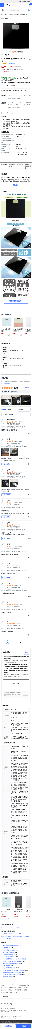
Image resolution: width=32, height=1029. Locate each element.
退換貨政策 (4, 987)
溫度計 (12, 927)
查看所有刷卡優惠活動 (14, 98)
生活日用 (9, 14)
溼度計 (17, 927)
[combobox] (24, 410)
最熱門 (3, 410)
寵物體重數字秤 (6, 948)
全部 (3, 10)
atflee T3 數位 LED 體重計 (9, 950)
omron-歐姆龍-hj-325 (19, 934)
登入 (20, 1)
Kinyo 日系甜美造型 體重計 (9, 968)
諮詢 (26, 652)
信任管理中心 (12, 987)
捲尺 (7, 927)
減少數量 (12, 113)
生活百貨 (16, 14)
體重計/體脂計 (4, 19)
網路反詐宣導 (13, 992)
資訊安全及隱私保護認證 (21, 989)
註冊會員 (24, 1)
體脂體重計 (9, 939)
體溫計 (3, 927)
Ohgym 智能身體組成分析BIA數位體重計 (12, 961)
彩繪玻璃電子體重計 (7, 976)
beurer (15, 939)
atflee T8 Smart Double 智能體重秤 (11, 945)
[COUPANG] (6, 1004)
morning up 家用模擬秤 (8, 952)
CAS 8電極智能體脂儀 (8, 954)
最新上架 (9, 410)
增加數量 (3, 113)
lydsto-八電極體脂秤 (17, 936)
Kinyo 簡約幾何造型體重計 (9, 956)
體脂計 (10, 934)
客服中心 (29, 1)
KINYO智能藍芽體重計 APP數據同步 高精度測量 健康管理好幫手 (15, 959)
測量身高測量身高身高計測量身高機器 (12, 972)
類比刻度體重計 (6, 965)
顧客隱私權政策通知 (23, 987)
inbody (3, 939)
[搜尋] (29, 10)
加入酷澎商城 (4, 992)
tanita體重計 (4, 934)
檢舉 (25, 694)
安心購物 (3, 989)
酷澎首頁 (3, 14)
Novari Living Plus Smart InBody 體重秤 (12, 974)
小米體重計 (26, 936)
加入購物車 (8, 1026)
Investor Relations (12, 984)
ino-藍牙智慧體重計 (6, 936)
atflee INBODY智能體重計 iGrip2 (10, 963)
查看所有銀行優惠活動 (14, 107)
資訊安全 (10, 989)
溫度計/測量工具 (23, 14)
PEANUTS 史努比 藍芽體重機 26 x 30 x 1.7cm (14, 970)
